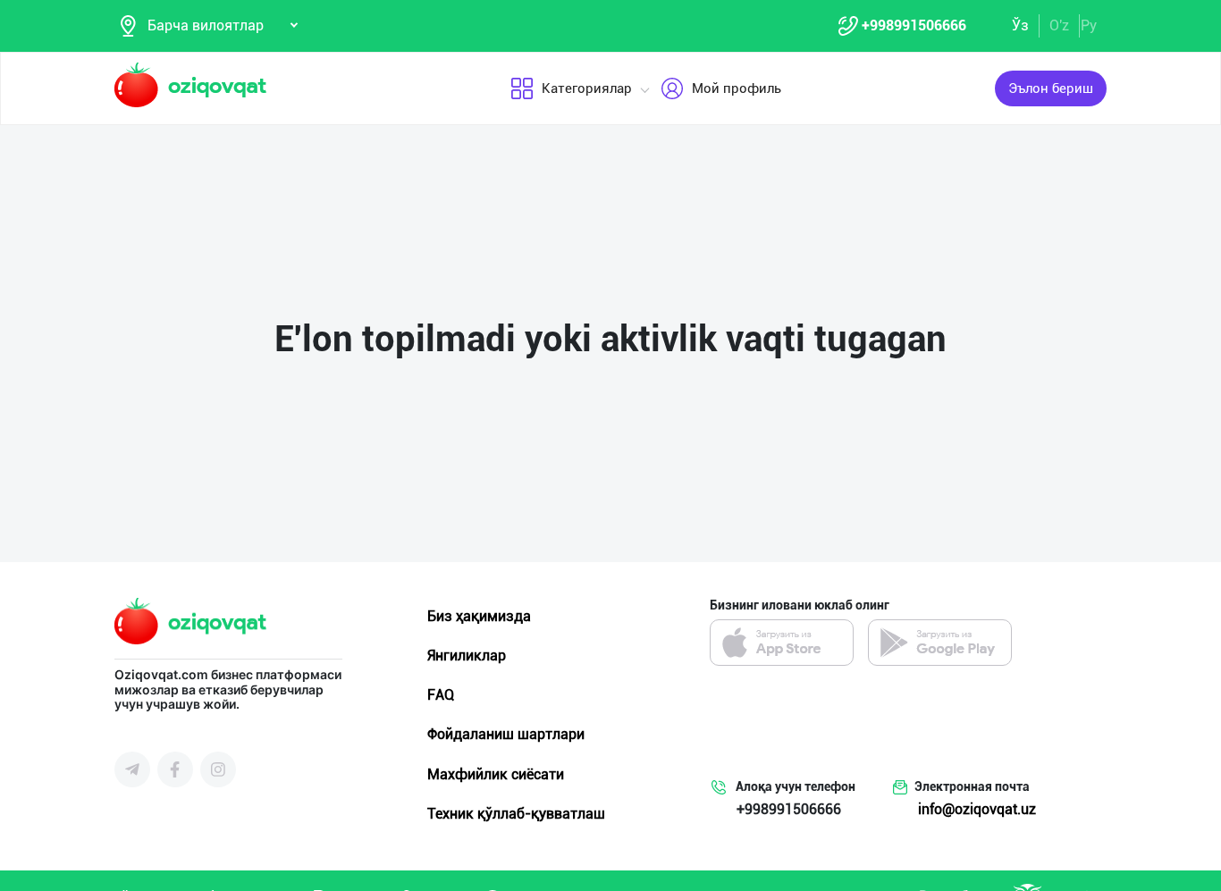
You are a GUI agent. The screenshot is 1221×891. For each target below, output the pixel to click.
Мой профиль (736, 88)
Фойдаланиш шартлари (506, 734)
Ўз (1020, 25)
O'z (1059, 25)
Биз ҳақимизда (479, 616)
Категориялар (587, 88)
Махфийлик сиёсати (495, 774)
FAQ (440, 694)
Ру (1089, 25)
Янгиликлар (466, 655)
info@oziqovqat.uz (977, 809)
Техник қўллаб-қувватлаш (516, 813)
